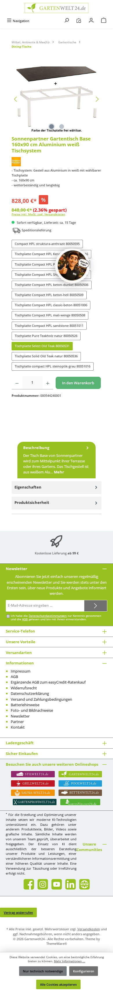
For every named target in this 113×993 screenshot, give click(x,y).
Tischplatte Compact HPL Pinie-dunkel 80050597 (51, 264)
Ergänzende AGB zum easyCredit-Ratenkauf (48, 682)
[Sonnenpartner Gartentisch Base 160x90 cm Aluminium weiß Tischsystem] (56, 99)
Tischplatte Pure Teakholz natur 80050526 (46, 336)
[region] (56, 99)
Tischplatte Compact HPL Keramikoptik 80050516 (51, 254)
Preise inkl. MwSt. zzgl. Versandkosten (38, 214)
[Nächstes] (97, 99)
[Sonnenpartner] (56, 161)
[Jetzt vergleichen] (79, 21)
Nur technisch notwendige (43, 971)
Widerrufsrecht (24, 688)
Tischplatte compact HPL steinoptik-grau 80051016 (52, 366)
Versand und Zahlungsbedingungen (41, 699)
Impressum (20, 671)
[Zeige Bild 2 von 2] (61, 126)
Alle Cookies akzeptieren (58, 984)
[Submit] (95, 606)
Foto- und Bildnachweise (32, 710)
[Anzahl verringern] (17, 383)
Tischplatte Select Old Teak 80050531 (42, 346)
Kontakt (18, 727)
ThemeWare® (56, 943)
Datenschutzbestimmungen (48, 616)
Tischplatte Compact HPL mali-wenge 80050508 (50, 315)
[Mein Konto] (91, 21)
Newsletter (20, 716)
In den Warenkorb (78, 382)
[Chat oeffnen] (72, 265)
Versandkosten (88, 929)
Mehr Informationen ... (69, 961)
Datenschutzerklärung (30, 693)
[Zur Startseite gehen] (56, 8)
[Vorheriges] (16, 99)
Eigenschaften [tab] (27, 487)
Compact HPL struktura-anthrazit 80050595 (47, 244)
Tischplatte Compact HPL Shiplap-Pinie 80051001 (51, 274)
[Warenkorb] (103, 21)
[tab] (56, 460)
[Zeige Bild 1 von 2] (51, 126)
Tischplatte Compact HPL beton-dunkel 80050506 (51, 284)
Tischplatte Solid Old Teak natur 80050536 (46, 356)
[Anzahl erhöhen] (47, 383)
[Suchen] (66, 21)
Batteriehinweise (25, 704)
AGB (25, 619)
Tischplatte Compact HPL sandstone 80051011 (49, 325)
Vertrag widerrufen (18, 912)
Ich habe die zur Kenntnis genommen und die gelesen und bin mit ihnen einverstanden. (56, 617)
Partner (17, 721)
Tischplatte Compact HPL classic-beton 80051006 (51, 305)
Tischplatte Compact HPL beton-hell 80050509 (49, 295)
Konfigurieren (83, 971)
